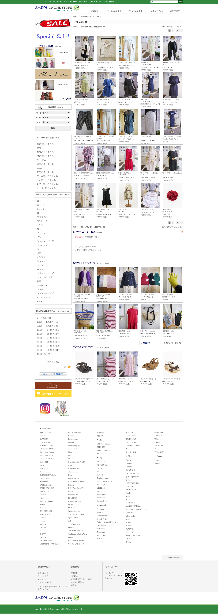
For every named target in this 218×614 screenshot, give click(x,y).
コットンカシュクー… (104, 102)
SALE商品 (41, 160)
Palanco (129, 522)
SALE (39, 168)
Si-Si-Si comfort (74, 511)
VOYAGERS (159, 452)
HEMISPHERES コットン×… (150, 67)
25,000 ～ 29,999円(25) (48, 342)
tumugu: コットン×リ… (126, 102)
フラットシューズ (45, 273)
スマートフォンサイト (114, 575)
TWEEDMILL (131, 442)
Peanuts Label (73, 495)
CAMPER (129, 467)
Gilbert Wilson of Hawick (106, 522)
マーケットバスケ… (81, 335)
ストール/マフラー (45, 277)
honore (42, 521)
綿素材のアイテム (45, 144)
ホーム (75, 16)
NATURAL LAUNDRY (77, 462)
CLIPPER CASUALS (105, 444)
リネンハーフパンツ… (126, 65)
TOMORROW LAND (76, 531)
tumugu (71, 537)
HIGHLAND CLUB (47, 514)
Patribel (128, 526)
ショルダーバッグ (45, 241)
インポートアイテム (46, 180)
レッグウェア (43, 269)
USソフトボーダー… (103, 335)
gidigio (128, 480)
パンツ (40, 225)
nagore (128, 519)
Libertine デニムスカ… (170, 139)
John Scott (101, 535)
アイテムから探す (113, 11)
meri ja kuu (101, 539)
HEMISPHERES (46, 511)
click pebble (44, 462)
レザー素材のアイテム (47, 184)
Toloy (156, 439)
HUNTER (129, 486)
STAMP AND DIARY (76, 514)
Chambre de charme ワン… (105, 214)
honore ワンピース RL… (126, 381)
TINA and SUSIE (74, 524)
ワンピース (42, 221)
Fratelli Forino (102, 519)
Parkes (70, 491)
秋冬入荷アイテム (45, 172)
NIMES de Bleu (74, 468)
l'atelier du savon (46, 540)
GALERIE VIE (45, 485)
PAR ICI (71, 485)
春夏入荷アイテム (45, 164)
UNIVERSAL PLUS (133, 446)
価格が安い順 (86, 26)
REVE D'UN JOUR (133, 536)
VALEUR (100, 454)
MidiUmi (71, 452)
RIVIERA (129, 432)
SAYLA (129, 539)
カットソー (42, 205)
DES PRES (44, 468)
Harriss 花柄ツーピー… (82, 176)
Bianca (128, 460)
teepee (99, 491)
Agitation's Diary (46, 432)
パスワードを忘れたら (46, 582)
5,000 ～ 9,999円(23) (47, 326)
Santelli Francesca (103, 450)
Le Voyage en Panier (104, 481)
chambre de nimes (46, 455)
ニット (40, 201)
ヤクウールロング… (169, 333)
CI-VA (99, 468)
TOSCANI (101, 498)
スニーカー (42, 249)
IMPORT (43, 524)
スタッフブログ (157, 11)
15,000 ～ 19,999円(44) (48, 334)
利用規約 (74, 576)
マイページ (42, 579)
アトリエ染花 (131, 452)
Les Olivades (73, 439)
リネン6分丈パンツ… (104, 141)
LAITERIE (44, 537)
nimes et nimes (73, 472)
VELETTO (158, 446)
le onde (71, 436)
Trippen (157, 442)
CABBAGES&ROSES (48, 449)
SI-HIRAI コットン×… (170, 67)
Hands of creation (46, 501)
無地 (39, 148)
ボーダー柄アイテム (46, 188)
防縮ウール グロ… (169, 297)
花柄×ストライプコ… (82, 102)
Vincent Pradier (102, 501)
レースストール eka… (82, 65)
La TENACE (130, 503)
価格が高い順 (99, 26)
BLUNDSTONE (44, 297)
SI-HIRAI (71, 508)
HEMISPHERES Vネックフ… (151, 104)
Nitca (70, 475)
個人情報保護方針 (78, 582)
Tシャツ (41, 209)
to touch (71, 527)
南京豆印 (100, 436)
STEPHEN (101, 488)
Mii (69, 455)
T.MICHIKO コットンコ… (105, 67)
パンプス (41, 257)
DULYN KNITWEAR (48, 475)
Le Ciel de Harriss (74, 432)
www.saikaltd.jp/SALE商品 (57, 8)
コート (40, 213)
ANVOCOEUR (102, 465)
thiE (69, 521)
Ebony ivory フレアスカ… (127, 214)
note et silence (73, 478)
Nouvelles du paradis (76, 482)
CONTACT (175, 11)
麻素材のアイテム (45, 156)
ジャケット (42, 233)
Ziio (127, 449)
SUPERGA (158, 436)
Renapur (157, 460)
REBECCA (101, 447)
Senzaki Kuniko (132, 436)
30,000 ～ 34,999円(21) (48, 346)
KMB (128, 496)
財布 (39, 253)
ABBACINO (101, 462)
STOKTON (41, 302)
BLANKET (44, 439)
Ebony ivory (44, 478)
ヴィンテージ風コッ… (126, 139)
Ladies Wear (46, 428)
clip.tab (42, 465)
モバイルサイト (111, 573)
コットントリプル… (125, 297)
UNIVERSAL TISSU (76, 544)
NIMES (71, 465)
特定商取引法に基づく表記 (81, 579)
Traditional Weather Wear (77, 534)
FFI (98, 471)
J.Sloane (43, 527)
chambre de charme (47, 452)
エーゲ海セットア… (125, 333)
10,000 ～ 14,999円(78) (48, 330)
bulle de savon (45, 442)
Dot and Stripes (45, 472)
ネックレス (42, 285)
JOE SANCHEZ (131, 490)
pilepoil (100, 542)
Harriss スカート (102, 176)
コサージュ (42, 289)
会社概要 (74, 573)
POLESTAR (72, 498)
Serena (128, 542)
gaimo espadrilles (132, 477)
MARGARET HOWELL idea (136, 509)
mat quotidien (73, 449)
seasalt (70, 505)
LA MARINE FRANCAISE (50, 544)
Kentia (42, 531)
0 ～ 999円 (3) (44, 318)
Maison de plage (74, 446)
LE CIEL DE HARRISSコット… (85, 141)
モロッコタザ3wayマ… (148, 333)
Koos (128, 499)
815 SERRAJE (145, 381)
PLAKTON (130, 529)
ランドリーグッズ (45, 293)
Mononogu (101, 485)
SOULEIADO (131, 439)
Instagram (108, 578)
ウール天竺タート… (103, 299)
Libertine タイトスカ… (148, 141)
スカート (41, 229)
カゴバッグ (42, 245)
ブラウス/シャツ (44, 217)
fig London (44, 482)
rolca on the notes (74, 501)
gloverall (43, 495)
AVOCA (100, 512)
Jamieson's (101, 532)
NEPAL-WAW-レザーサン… (83, 381)
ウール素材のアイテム (47, 176)
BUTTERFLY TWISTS (48, 446)
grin (41, 498)
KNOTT (43, 534)
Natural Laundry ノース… (127, 177)
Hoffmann (101, 529)
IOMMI (100, 475)
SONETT (157, 463)
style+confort (73, 518)
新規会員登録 (43, 573)
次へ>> (179, 31)
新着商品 (95, 11)
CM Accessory (102, 516)
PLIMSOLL (130, 532)
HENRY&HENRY (132, 483)
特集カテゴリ (86, 16)
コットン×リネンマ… (148, 212)
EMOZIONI (130, 470)
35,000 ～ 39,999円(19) (48, 350)
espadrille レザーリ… (169, 381)
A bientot (100, 509)
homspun (43, 518)
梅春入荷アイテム (45, 152)
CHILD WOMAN (46, 459)
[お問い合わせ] (109, 1)
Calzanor (129, 463)
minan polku (130, 516)
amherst (42, 436)
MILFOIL (72, 459)
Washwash (101, 432)
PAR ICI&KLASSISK (76, 488)
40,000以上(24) (44, 354)
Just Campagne (102, 478)
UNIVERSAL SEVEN (76, 540)
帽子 (39, 281)
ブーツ (40, 265)
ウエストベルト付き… (170, 102)
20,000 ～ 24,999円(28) (48, 338)
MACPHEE (72, 442)
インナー (41, 237)
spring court (158, 432)
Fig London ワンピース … (149, 177)
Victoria (157, 449)
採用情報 (74, 585)
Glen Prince (101, 525)
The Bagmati (101, 494)
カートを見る (43, 576)
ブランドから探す (135, 11)
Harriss (42, 505)
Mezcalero (129, 513)
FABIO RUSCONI (132, 473)
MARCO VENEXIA (133, 506)
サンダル (41, 261)
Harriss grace (44, 508)
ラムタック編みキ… (147, 297)
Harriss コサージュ (168, 214)
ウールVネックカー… (82, 299)
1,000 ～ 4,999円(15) (47, 322)
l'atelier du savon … (168, 177)
